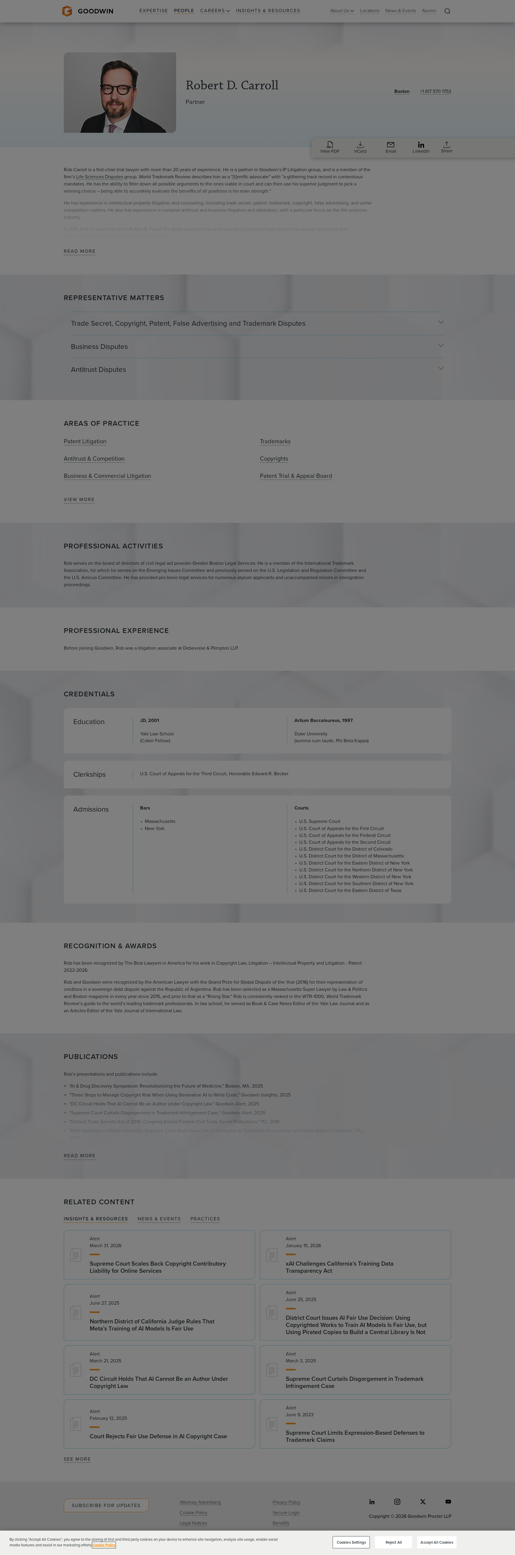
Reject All (394, 1542)
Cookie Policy (103, 1545)
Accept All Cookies (437, 1542)
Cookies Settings (351, 1542)
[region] (257, 1543)
